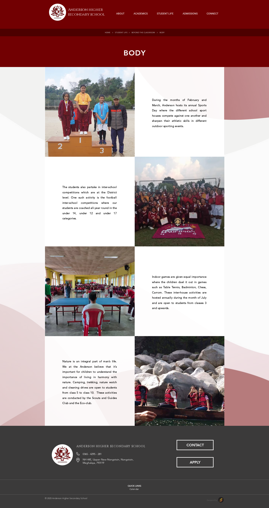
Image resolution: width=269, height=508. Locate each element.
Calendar (134, 489)
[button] (120, 11)
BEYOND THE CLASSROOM (143, 32)
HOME (108, 32)
